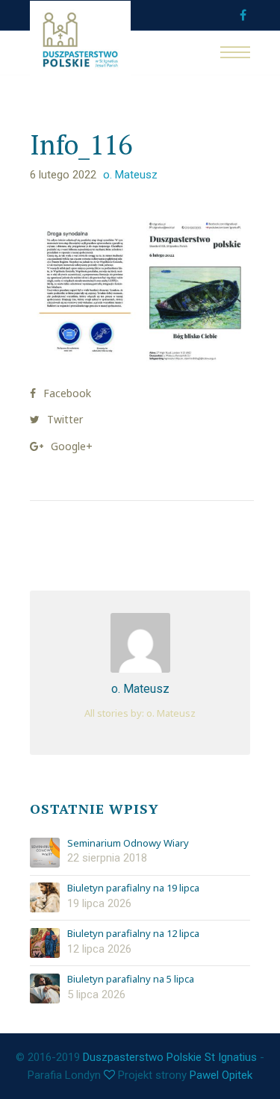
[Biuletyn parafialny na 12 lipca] (45, 943)
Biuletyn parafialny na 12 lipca (133, 934)
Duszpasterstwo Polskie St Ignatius (170, 1057)
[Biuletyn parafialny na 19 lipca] (45, 897)
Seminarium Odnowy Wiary (128, 844)
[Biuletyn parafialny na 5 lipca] (45, 988)
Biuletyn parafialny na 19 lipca (133, 888)
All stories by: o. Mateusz (140, 713)
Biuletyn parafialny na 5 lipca (130, 980)
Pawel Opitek (221, 1075)
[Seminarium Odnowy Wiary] (45, 853)
